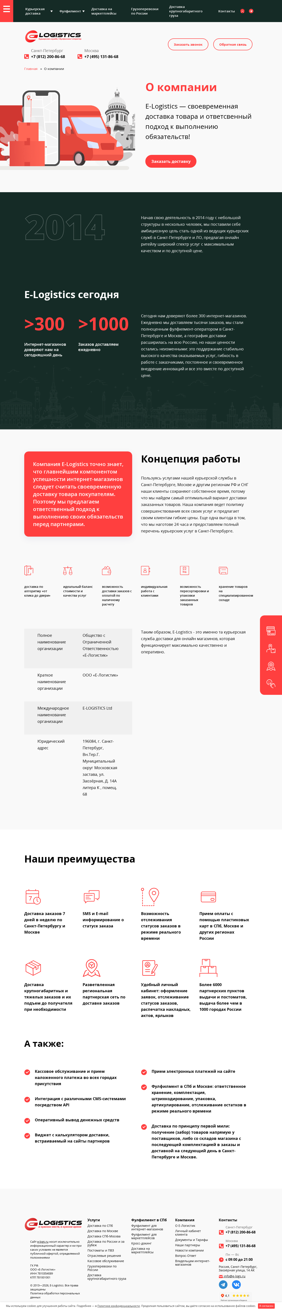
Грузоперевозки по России (144, 11)
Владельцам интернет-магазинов (192, 1262)
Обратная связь (233, 44)
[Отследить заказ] (271, 666)
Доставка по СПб (100, 1225)
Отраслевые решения (104, 1255)
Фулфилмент (70, 11)
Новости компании (189, 1250)
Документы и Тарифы (191, 1240)
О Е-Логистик (185, 1225)
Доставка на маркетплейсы (103, 11)
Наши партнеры (187, 1245)
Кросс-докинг (141, 1243)
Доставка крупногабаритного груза (185, 11)
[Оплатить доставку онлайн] (271, 630)
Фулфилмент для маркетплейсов (144, 1236)
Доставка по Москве (102, 1231)
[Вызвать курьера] (271, 648)
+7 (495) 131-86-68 (101, 56)
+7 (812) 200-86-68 (48, 56)
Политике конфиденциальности (118, 1306)
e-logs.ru (42, 1242)
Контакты (226, 11)
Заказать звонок (188, 44)
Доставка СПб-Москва (104, 1236)
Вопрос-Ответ (185, 1255)
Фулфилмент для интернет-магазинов (147, 1227)
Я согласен (266, 1306)
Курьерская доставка (35, 11)
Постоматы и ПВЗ (100, 1250)
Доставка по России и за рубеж (105, 1243)
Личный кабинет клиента (188, 1232)
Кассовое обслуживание (105, 1261)
